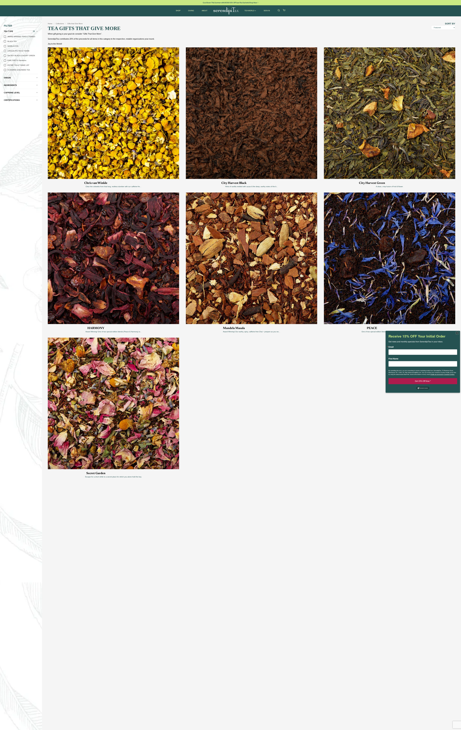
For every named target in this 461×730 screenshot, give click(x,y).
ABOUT (204, 11)
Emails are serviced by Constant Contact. (442, 374)
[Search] (279, 10)
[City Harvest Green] (389, 80)
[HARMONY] (113, 226)
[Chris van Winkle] (113, 80)
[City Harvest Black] (251, 80)
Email (391, 347)
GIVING (191, 11)
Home (50, 24)
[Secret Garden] (113, 371)
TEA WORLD (249, 11)
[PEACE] (389, 226)
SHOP (178, 11)
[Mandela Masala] (251, 226)
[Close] (457, 333)
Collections (60, 24)
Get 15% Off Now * (423, 381)
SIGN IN (267, 11)
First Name (393, 359)
